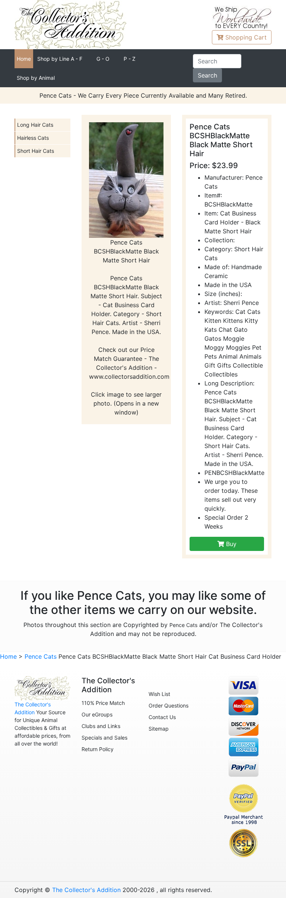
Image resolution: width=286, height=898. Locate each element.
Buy (230, 544)
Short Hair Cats (35, 151)
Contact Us (162, 717)
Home (24, 59)
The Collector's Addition (86, 890)
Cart (246, 37)
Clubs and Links (101, 726)
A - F (59, 59)
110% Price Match (103, 703)
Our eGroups (97, 714)
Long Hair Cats (35, 125)
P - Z (130, 59)
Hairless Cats (33, 138)
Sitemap (159, 728)
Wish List (159, 694)
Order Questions (168, 705)
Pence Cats (183, 625)
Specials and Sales (104, 737)
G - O (102, 59)
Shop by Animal (36, 78)
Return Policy (98, 749)
